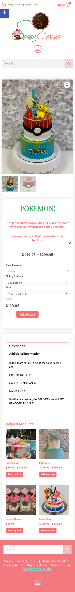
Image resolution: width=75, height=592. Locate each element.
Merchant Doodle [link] (37, 569)
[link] (4, 13)
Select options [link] (14, 474)
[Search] (69, 63)
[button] (38, 49)
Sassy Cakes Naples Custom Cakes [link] (32, 73)
